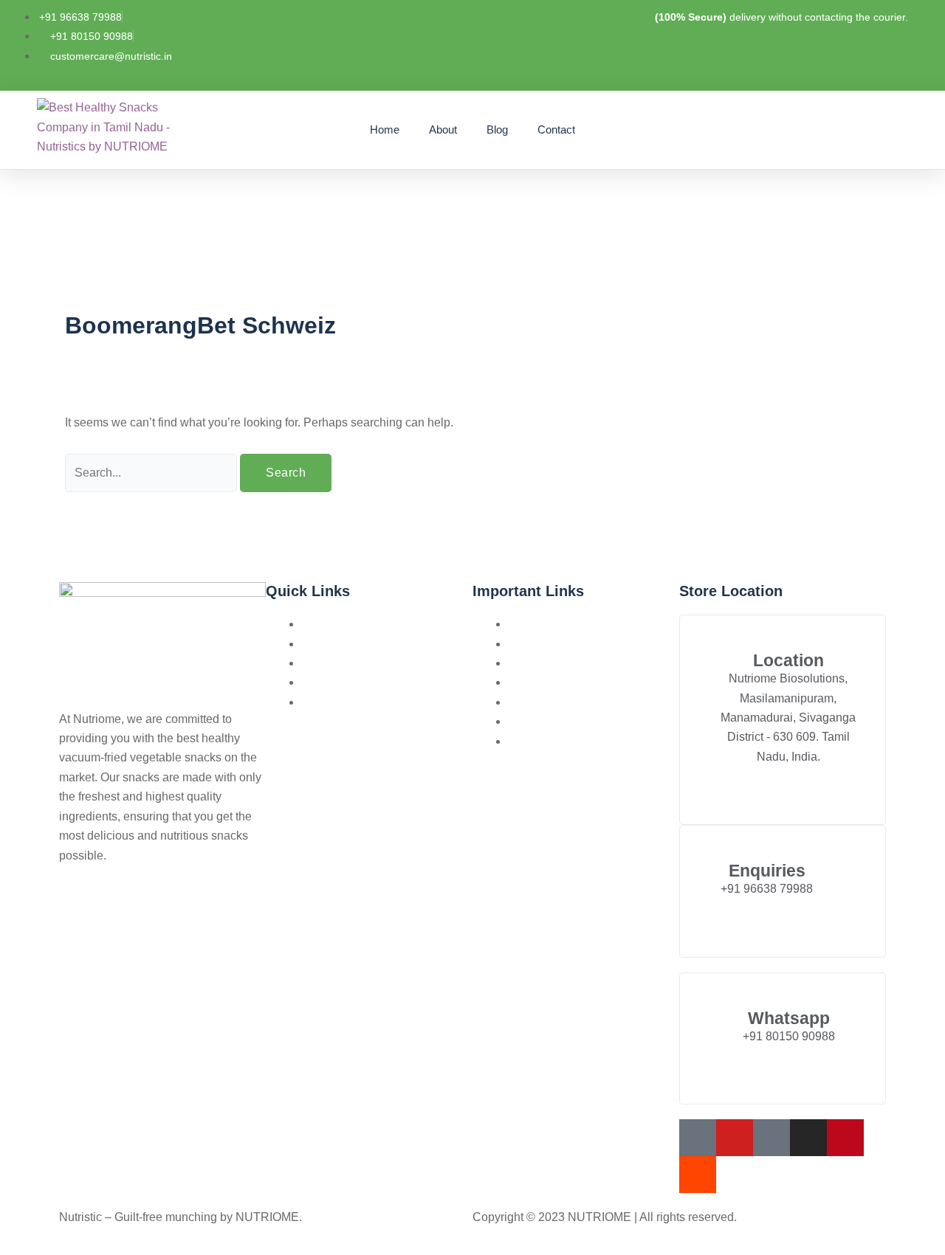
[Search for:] (152, 472)
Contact (556, 129)
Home (384, 129)
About (443, 129)
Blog (497, 129)
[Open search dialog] (821, 128)
